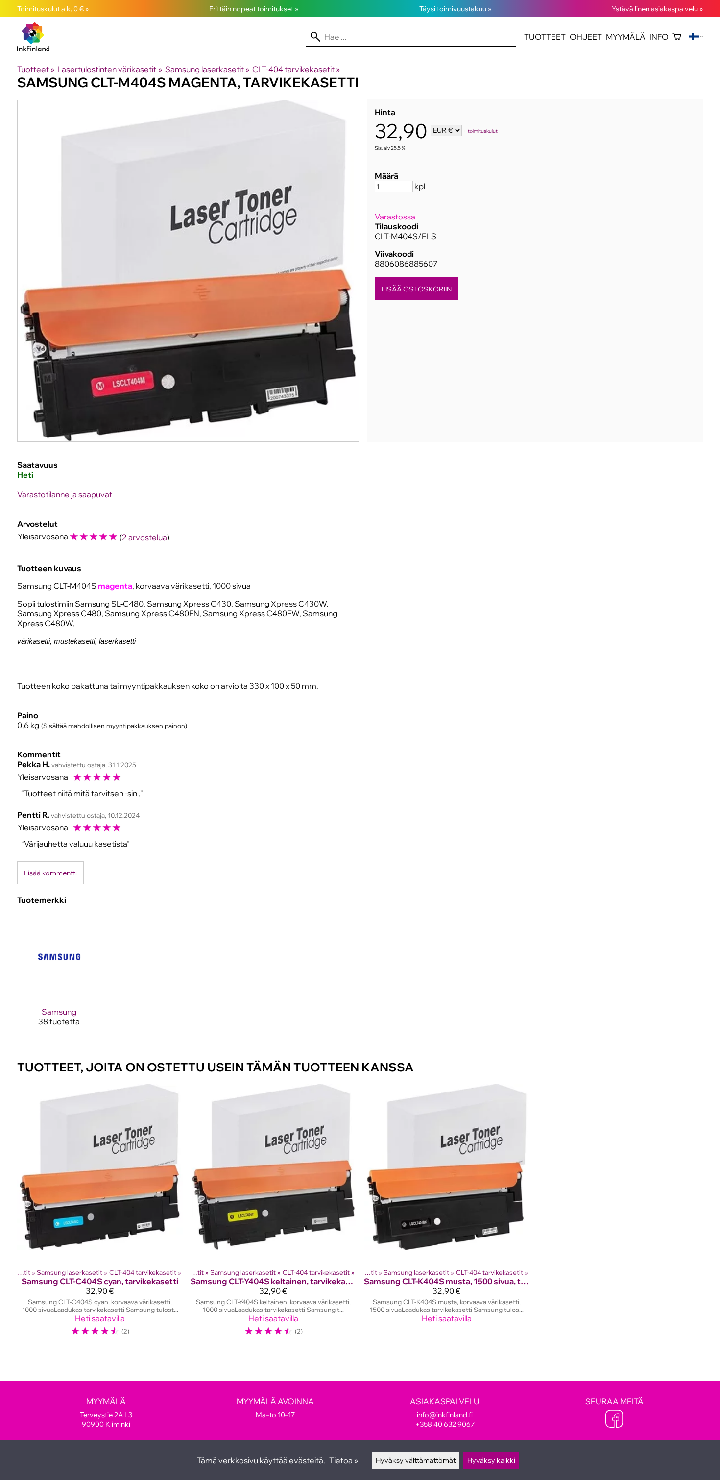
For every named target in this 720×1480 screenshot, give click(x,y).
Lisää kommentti (50, 872)
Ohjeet (586, 37)
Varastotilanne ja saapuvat (64, 494)
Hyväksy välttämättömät (416, 1460)
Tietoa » (343, 1460)
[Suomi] (696, 36)
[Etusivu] (37, 48)
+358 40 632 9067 (445, 1424)
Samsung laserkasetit (207, 69)
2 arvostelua (144, 537)
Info (659, 37)
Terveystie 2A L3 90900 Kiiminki (106, 1412)
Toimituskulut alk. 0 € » (53, 8)
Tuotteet (545, 37)
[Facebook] (614, 1420)
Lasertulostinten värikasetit (109, 69)
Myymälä (626, 37)
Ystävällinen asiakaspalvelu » (657, 8)
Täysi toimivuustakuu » (455, 8)
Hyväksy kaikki (491, 1460)
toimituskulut (483, 131)
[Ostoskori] (676, 36)
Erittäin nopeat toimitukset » (253, 8)
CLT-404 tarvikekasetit (296, 69)
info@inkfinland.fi (445, 1414)
